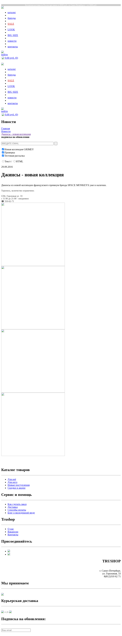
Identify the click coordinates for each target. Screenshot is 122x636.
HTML (19, 161)
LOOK (11, 29)
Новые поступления (19, 485)
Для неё (12, 479)
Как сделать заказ (17, 504)
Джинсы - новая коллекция (16, 134)
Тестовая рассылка (14, 155)
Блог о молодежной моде (21, 512)
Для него (12, 482)
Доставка (13, 507)
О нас (11, 529)
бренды (12, 18)
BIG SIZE (13, 35)
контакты (13, 46)
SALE (11, 23)
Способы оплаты (17, 510)
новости (12, 41)
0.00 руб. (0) (11, 58)
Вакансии (13, 531)
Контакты (13, 534)
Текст (8, 161)
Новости (6, 131)
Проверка (9, 152)
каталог (12, 12)
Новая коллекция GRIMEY (19, 149)
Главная (5, 128)
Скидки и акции (16, 488)
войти (4, 54)
